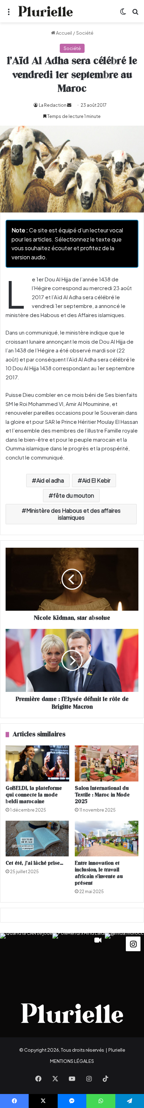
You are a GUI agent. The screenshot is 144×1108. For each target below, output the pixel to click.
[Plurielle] (45, 11)
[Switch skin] (123, 14)
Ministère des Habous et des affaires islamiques (73, 514)
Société (84, 33)
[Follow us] (133, 943)
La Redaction (52, 105)
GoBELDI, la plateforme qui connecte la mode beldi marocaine (34, 795)
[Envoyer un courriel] (69, 105)
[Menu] (8, 14)
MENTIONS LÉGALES (72, 1061)
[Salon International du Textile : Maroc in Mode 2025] (106, 763)
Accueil (63, 33)
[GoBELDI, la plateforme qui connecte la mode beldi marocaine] (37, 763)
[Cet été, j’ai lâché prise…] (37, 839)
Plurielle (116, 1050)
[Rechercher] (135, 14)
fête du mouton (73, 495)
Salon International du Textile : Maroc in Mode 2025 (102, 795)
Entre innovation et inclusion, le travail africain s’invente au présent (99, 873)
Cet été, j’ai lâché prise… (34, 863)
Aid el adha (50, 480)
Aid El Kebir (96, 480)
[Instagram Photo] (26, 959)
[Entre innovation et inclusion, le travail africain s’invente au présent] (106, 839)
